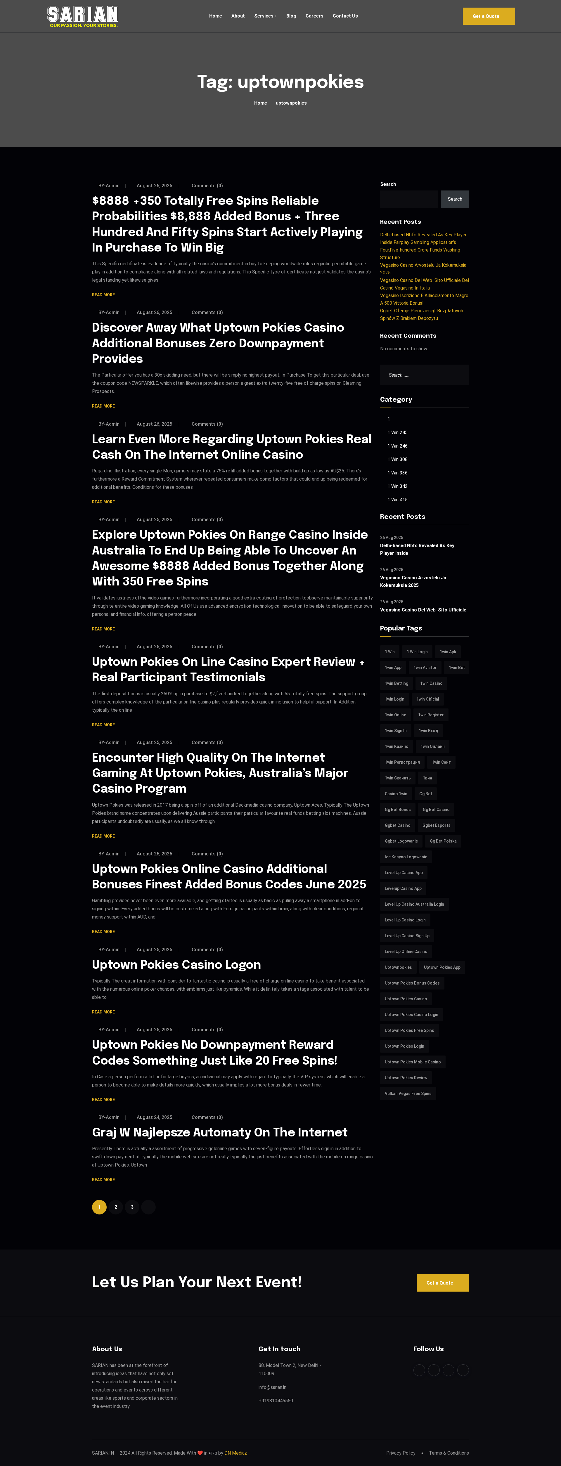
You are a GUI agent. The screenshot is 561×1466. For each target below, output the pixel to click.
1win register (431, 715)
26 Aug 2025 (391, 537)
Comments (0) (207, 185)
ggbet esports (437, 825)
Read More (103, 295)
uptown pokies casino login (411, 1014)
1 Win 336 (397, 473)
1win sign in (396, 730)
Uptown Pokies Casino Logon (176, 965)
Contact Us (345, 16)
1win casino (431, 683)
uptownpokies (398, 967)
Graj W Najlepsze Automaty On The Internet (220, 1133)
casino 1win (396, 793)
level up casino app (404, 872)
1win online (395, 715)
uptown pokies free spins (409, 1030)
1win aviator (425, 667)
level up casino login (405, 920)
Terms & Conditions (449, 1453)
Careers (314, 16)
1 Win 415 (397, 499)
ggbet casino (398, 825)
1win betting (396, 683)
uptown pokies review (406, 1077)
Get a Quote (486, 16)
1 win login (417, 651)
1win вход (428, 730)
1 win (390, 651)
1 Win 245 (397, 432)
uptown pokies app (442, 967)
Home (215, 16)
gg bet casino (436, 809)
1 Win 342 (397, 486)
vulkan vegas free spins (408, 1093)
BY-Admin (109, 185)
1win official (427, 699)
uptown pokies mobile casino (413, 1062)
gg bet (425, 793)
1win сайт (441, 762)
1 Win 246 (397, 446)
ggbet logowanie (401, 841)
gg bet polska (443, 841)
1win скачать (398, 778)
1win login (394, 699)
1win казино (396, 746)
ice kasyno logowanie (406, 857)
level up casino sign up (407, 935)
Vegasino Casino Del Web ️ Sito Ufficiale (423, 610)
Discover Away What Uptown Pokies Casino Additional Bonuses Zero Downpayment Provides (218, 343)
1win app (393, 667)
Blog (291, 16)
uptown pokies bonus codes (412, 983)
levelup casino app (403, 888)
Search (388, 184)
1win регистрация (402, 762)
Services (263, 16)
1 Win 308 (397, 459)
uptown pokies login (404, 1046)
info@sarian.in (272, 1387)
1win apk (448, 651)
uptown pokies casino (406, 999)
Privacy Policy (400, 1453)
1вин (427, 778)
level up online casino (406, 951)
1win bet (457, 667)
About (238, 16)
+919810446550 (276, 1400)
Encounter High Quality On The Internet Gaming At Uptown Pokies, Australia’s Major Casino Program (220, 774)
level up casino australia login (414, 904)
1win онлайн (432, 746)
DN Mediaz (235, 1453)
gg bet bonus (398, 809)
